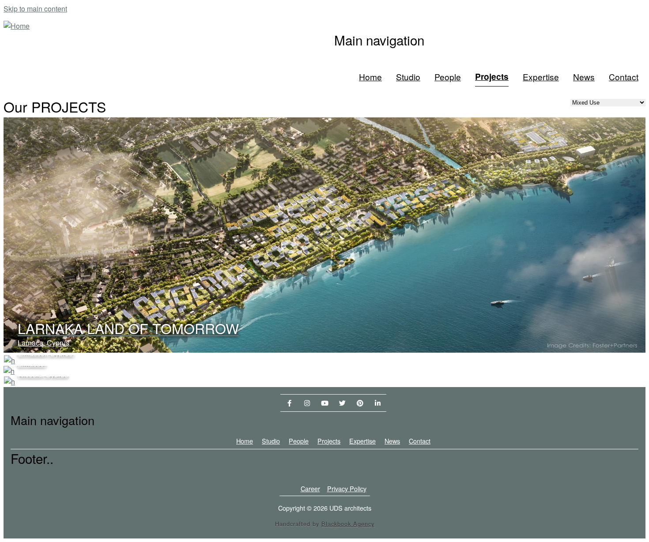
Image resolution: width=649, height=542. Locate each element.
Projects (492, 76)
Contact (623, 77)
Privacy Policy (346, 488)
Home (370, 77)
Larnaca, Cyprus (43, 343)
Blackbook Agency (347, 523)
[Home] (17, 26)
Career (310, 488)
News (584, 77)
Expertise (541, 77)
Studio (408, 77)
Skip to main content (35, 9)
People (447, 77)
